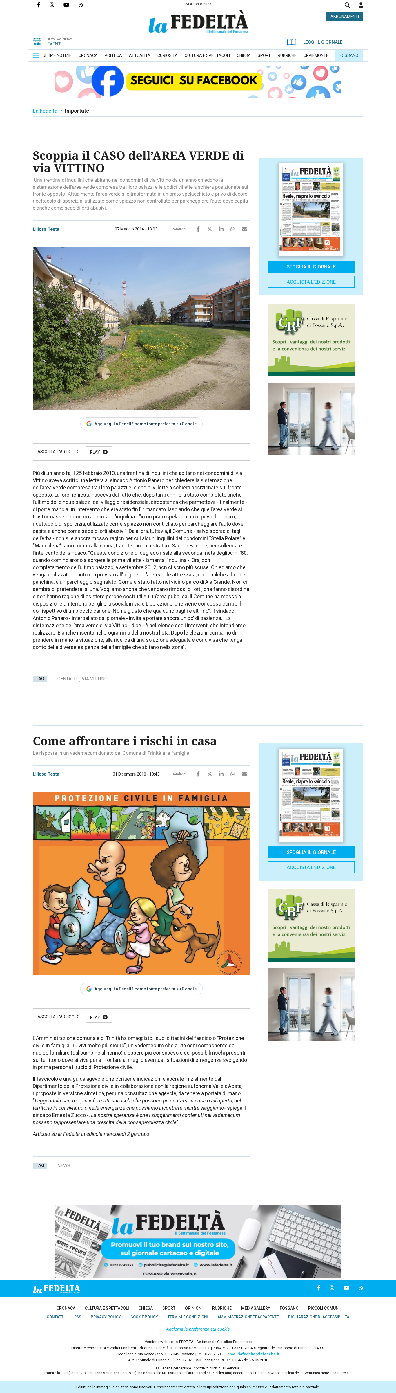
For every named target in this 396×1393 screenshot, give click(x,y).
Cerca (347, 5)
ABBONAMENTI (344, 16)
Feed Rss (85, 4)
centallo (68, 679)
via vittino (95, 679)
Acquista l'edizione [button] (311, 282)
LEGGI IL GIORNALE (322, 42)
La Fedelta (45, 111)
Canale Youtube (71, 4)
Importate (77, 111)
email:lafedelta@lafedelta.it (253, 1354)
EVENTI (54, 43)
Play (95, 452)
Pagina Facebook (43, 4)
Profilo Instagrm (56, 4)
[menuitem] (57, 55)
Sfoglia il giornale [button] (311, 267)
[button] (361, 5)
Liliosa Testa (46, 229)
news (63, 1165)
